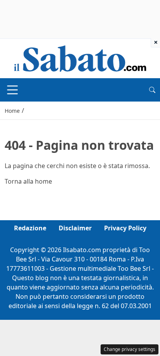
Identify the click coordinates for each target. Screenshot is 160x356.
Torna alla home (28, 181)
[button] (152, 90)
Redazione (30, 228)
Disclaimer (75, 228)
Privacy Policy (125, 228)
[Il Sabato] (80, 58)
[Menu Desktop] (12, 90)
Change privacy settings (129, 349)
